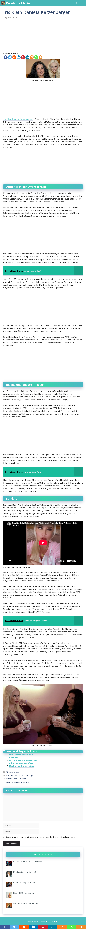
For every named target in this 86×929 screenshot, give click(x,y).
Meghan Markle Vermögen (21, 766)
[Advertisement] (43, 35)
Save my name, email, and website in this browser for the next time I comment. (40, 837)
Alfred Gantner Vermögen (21, 763)
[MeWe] (27, 57)
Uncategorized (12, 772)
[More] (40, 57)
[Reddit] (14, 57)
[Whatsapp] (36, 57)
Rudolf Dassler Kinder (16, 778)
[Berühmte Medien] (3, 3)
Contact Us (54, 921)
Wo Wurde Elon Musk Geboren (23, 760)
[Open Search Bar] (77, 3)
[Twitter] (10, 57)
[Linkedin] (19, 57)
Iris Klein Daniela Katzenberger (18, 119)
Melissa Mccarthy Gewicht (17, 782)
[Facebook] (6, 57)
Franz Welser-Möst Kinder (21, 754)
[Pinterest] (23, 57)
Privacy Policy (33, 921)
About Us (44, 921)
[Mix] (32, 57)
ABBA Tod (14, 757)
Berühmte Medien (19, 3)
